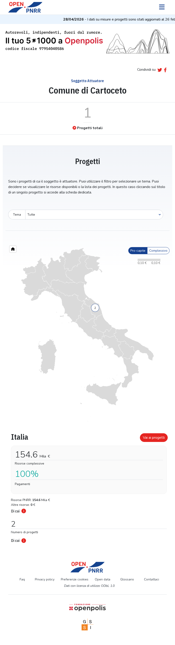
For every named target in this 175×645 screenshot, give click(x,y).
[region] (87, 334)
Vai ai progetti (154, 437)
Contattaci (151, 579)
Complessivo (158, 250)
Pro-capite (137, 250)
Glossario (127, 579)
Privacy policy (44, 579)
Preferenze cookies (74, 579)
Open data (102, 579)
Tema (17, 214)
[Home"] (13, 249)
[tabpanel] (87, 487)
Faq (22, 579)
